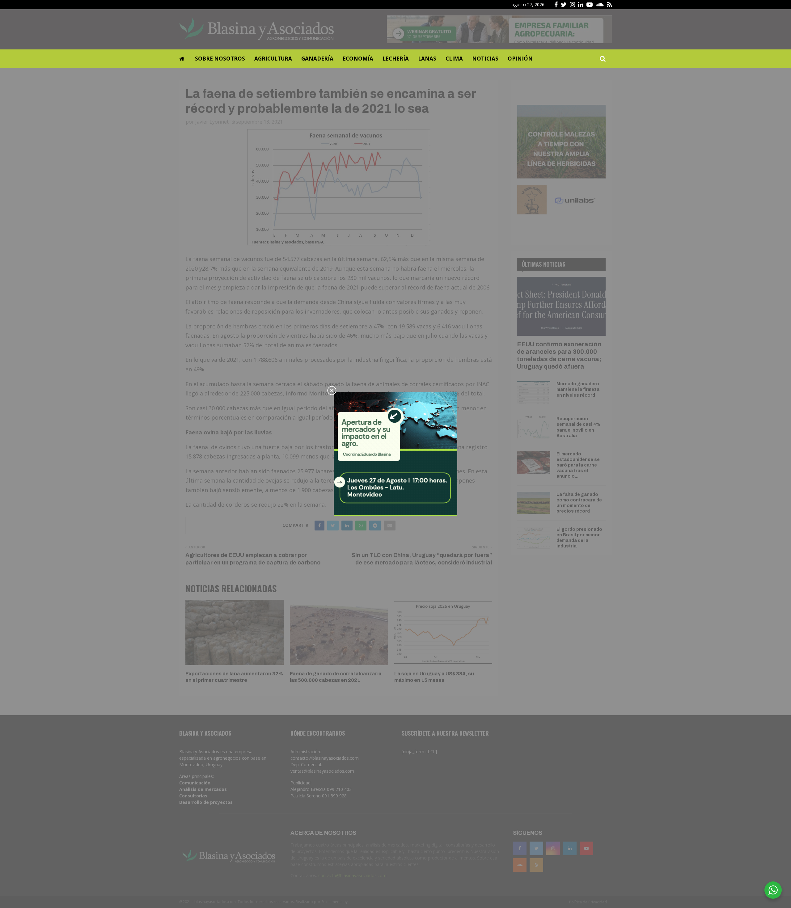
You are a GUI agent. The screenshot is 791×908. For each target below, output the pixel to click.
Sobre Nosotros (220, 58)
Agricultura (273, 58)
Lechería (396, 58)
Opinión (520, 58)
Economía (358, 58)
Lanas (427, 58)
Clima (454, 58)
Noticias (485, 58)
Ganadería (317, 58)
